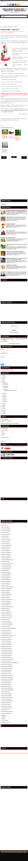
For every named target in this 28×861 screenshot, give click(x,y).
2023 (3, 378)
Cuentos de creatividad (5, 566)
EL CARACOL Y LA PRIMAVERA (11, 137)
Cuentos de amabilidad (5, 545)
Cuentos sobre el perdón (6, 650)
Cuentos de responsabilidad (6, 606)
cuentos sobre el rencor (5, 655)
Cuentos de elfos (4, 570)
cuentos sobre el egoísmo (6, 639)
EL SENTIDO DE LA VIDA (10, 237)
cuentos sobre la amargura (6, 664)
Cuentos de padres (5, 597)
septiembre (5, 386)
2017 (3, 408)
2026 (3, 375)
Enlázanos (3, 433)
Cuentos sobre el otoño (5, 646)
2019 (3, 405)
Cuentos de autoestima (5, 556)
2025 (3, 377)
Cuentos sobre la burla (5, 671)
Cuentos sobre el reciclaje (6, 653)
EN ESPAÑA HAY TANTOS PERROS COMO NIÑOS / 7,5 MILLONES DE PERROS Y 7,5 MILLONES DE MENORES (16, 211)
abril (4, 398)
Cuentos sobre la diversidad (6, 679)
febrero (4, 401)
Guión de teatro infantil (5, 713)
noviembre (5, 384)
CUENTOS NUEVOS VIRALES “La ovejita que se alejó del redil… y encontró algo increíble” (16, 259)
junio (4, 394)
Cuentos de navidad (5, 590)
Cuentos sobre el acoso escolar (7, 635)
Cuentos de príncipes (5, 603)
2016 (3, 410)
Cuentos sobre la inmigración (6, 689)
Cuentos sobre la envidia (6, 680)
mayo (4, 396)
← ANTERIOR (4, 157)
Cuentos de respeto (5, 604)
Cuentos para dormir (5, 626)
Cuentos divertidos (5, 619)
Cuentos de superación (5, 613)
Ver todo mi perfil (4, 341)
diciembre (5, 383)
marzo (4, 399)
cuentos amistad (4, 536)
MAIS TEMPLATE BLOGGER (21, 852)
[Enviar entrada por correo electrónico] (1, 125)
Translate (9, 421)
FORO (2, 435)
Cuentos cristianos (4, 543)
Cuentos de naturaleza (5, 588)
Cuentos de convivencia (5, 565)
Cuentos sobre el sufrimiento (6, 659)
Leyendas (3, 715)
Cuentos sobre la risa (5, 704)
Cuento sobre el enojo (5, 534)
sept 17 (5, 389)
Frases (2, 431)
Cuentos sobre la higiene (6, 686)
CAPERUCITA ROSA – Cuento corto (10, 29)
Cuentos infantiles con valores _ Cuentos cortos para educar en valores (14, 339)
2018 (3, 406)
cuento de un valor (4, 532)
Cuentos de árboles (5, 554)
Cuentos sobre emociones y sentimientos (9, 662)
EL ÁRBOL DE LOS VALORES (11, 265)
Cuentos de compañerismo (6, 563)
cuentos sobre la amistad (6, 666)
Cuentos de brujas (4, 561)
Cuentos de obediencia (5, 594)
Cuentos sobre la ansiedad (6, 668)
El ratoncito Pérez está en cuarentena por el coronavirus (5, 151)
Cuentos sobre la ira (5, 691)
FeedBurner (16, 332)
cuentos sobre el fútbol (5, 642)
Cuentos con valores (5, 539)
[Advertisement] (14, 23)
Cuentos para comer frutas (6, 624)
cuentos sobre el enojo (5, 641)
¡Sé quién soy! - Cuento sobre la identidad (14, 251)
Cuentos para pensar (5, 632)
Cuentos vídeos (4, 430)
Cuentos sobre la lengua (6, 693)
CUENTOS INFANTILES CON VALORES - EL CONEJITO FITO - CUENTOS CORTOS (14, 10)
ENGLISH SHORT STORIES (6, 711)
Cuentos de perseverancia (6, 599)
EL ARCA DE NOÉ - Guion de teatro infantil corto (15, 217)
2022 (3, 380)
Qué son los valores (5, 722)
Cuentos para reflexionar (6, 633)
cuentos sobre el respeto (6, 657)
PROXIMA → (24, 157)
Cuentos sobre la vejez (5, 706)
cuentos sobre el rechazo (6, 651)
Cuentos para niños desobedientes (8, 628)
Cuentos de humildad (5, 581)
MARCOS (3, 717)
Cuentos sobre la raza (5, 702)
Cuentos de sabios (5, 608)
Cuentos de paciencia (5, 595)
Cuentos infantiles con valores (7, 369)
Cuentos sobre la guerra (5, 684)
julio (4, 393)
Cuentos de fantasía (5, 572)
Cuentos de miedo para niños (7, 586)
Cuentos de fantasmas (5, 574)
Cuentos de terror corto (5, 615)
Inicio (2, 26)
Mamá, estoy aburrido (10, 230)
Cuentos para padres (5, 630)
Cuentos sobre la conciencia (6, 675)
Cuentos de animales (5, 552)
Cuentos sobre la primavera (6, 700)
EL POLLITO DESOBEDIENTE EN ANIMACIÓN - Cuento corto (5, 137)
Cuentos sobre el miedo (5, 644)
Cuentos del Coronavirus (6, 617)
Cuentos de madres (5, 583)
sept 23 (5, 387)
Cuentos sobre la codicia (6, 673)
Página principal (4, 428)
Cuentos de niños (4, 592)
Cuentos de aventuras (5, 557)
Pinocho (2, 718)
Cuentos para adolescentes (6, 622)
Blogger (17, 343)
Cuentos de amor (4, 548)
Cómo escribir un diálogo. (6, 523)
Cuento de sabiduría (5, 530)
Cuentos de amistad (5, 546)
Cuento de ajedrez (4, 527)
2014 (3, 413)
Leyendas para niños (5, 437)
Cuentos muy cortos (5, 621)
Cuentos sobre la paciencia (6, 697)
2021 (3, 381)
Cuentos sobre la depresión (6, 677)
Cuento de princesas (5, 528)
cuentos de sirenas (5, 610)
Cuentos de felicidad (5, 575)
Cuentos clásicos (4, 537)
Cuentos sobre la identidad (6, 688)
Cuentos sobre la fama (5, 682)
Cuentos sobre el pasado (6, 648)
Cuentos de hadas (4, 579)
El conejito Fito (4, 709)
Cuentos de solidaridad (5, 612)
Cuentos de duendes (5, 568)
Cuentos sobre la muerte (6, 695)
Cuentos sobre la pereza (6, 698)
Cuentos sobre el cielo (5, 637)
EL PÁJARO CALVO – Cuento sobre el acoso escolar (16, 272)
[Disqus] (14, 178)
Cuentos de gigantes (5, 577)
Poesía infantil (4, 720)
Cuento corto (3, 525)
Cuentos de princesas (5, 601)
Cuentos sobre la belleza (6, 670)
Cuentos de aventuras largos (6, 559)
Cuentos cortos (4, 541)
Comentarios (10, 32)
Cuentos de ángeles (5, 550)
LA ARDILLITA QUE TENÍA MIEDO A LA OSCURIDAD (17, 138)
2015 (3, 411)
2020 (3, 403)
